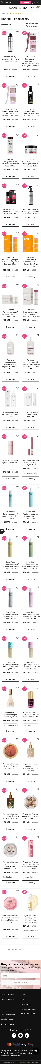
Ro (38, 2)
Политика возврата (8, 1014)
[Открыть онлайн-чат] (36, 1051)
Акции (3, 1004)
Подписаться (20, 982)
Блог (22, 999)
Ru (34, 2)
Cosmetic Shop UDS (7, 999)
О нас (23, 994)
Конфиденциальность (29, 1009)
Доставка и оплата (7, 994)
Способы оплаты (7, 1019)
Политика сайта (26, 1004)
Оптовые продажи (7, 1024)
